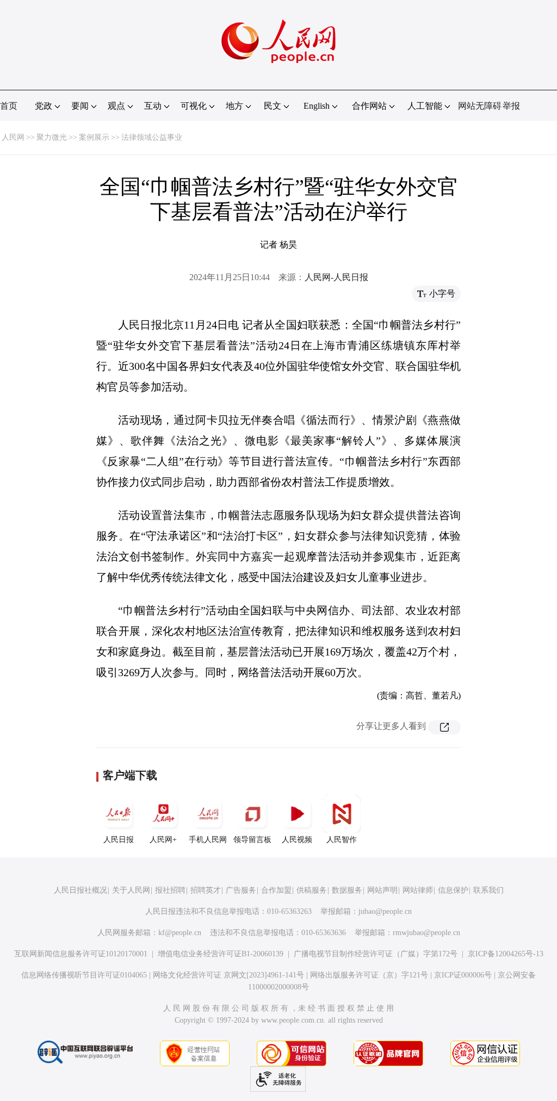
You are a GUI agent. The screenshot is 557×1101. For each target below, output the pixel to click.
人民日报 (118, 840)
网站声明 (382, 890)
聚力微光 (51, 137)
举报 (511, 105)
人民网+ (163, 840)
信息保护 (453, 890)
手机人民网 (208, 840)
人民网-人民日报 (336, 277)
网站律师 (418, 890)
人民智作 (341, 840)
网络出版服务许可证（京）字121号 (369, 975)
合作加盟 (276, 890)
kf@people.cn (179, 933)
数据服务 (347, 890)
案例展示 (94, 137)
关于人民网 (131, 890)
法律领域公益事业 (151, 137)
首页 (8, 105)
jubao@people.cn (385, 911)
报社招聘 (170, 890)
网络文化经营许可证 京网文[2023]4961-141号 (228, 975)
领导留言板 (252, 840)
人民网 (13, 137)
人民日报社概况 (80, 890)
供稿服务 (311, 890)
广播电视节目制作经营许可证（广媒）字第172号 (375, 954)
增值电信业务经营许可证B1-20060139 (220, 954)
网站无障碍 (480, 105)
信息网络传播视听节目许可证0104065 (84, 975)
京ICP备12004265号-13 (505, 954)
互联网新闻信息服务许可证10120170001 (80, 954)
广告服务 (241, 890)
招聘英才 (205, 890)
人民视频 (297, 840)
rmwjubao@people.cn (426, 933)
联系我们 (488, 890)
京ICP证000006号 (463, 975)
